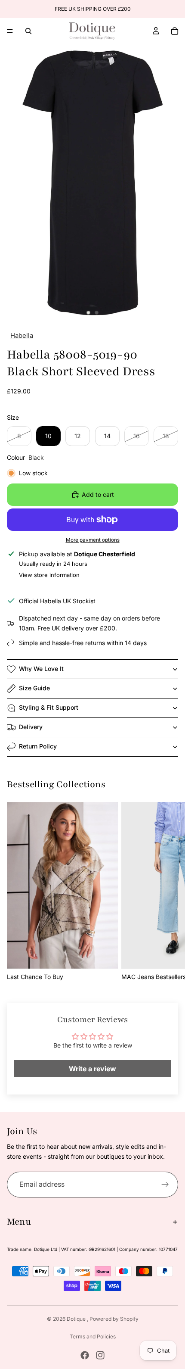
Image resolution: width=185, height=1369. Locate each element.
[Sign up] (165, 1185)
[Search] (28, 31)
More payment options (93, 540)
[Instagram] (100, 1355)
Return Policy (38, 746)
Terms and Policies (93, 1336)
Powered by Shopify (114, 1319)
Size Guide (34, 688)
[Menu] (10, 31)
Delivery (31, 726)
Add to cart (98, 494)
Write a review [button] (92, 1068)
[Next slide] (168, 892)
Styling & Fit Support (48, 707)
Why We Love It (41, 668)
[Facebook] (85, 1355)
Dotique (77, 1319)
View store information (49, 574)
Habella (21, 335)
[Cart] (174, 31)
